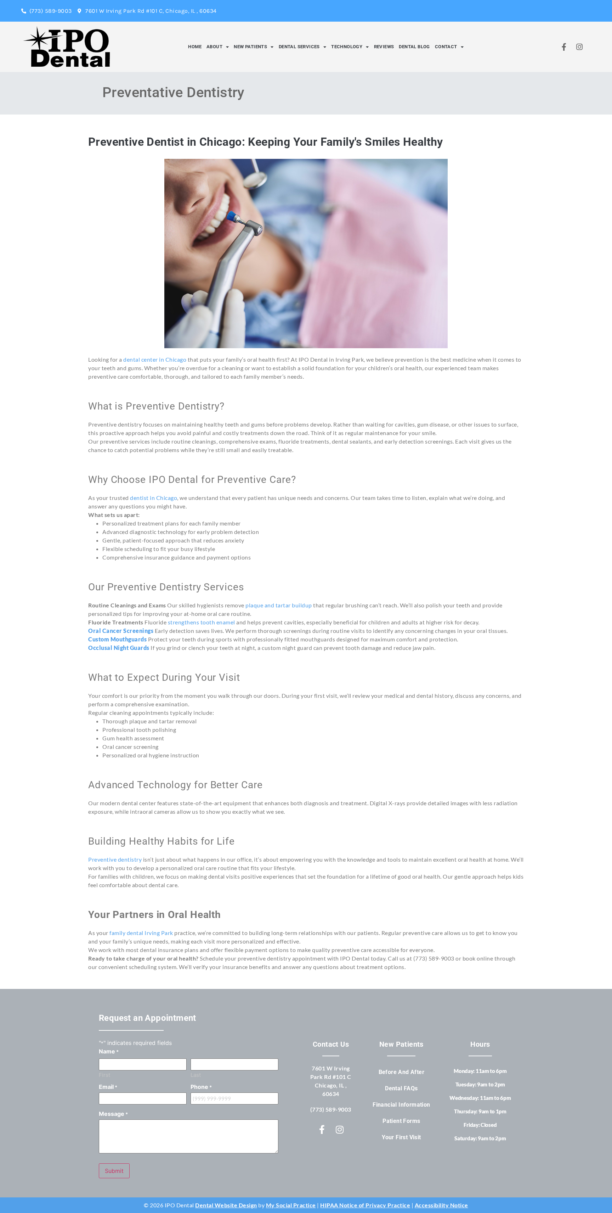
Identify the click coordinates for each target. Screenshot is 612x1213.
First (104, 1075)
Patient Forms (401, 1121)
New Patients (250, 46)
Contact (446, 46)
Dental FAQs (401, 1088)
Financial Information (401, 1104)
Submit (114, 1170)
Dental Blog (414, 46)
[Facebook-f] (564, 47)
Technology (346, 46)
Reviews (384, 46)
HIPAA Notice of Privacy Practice (365, 1205)
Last (196, 1075)
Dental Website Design (226, 1205)
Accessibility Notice (441, 1205)
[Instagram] (579, 47)
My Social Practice (291, 1205)
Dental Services (299, 46)
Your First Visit (401, 1137)
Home (195, 46)
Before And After (401, 1072)
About (214, 46)
